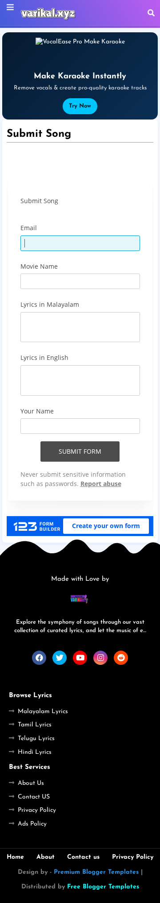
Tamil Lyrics (35, 725)
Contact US (34, 797)
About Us (31, 783)
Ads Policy (32, 824)
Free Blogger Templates (103, 887)
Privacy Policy (37, 810)
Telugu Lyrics (36, 738)
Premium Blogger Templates (96, 872)
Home (15, 857)
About (45, 857)
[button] (151, 13)
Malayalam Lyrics (43, 711)
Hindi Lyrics (35, 752)
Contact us (83, 857)
